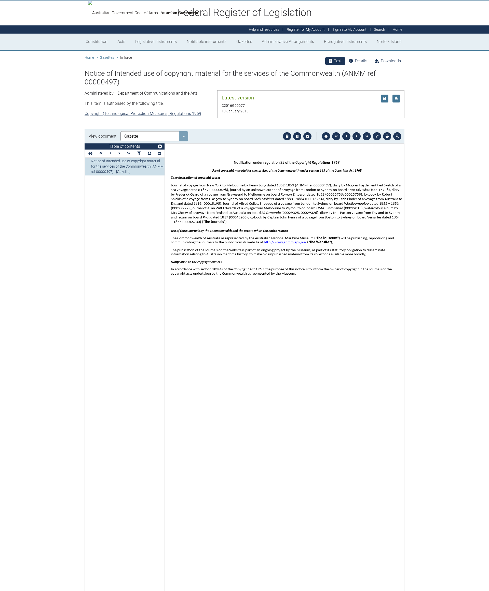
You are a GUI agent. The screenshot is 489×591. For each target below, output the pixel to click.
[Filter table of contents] (139, 153)
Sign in (349, 29)
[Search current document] (397, 136)
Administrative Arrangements (288, 41)
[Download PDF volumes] (297, 136)
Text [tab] (338, 60)
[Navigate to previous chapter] (336, 136)
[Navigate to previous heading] (110, 153)
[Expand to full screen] (377, 136)
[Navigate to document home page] (90, 153)
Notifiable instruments (206, 41)
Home (89, 57)
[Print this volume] (387, 136)
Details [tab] (361, 60)
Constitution (96, 41)
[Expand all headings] (149, 153)
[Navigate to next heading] (119, 153)
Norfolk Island (389, 41)
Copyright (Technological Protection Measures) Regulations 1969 (143, 113)
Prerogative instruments (345, 41)
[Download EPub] (287, 136)
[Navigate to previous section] (346, 136)
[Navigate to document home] (326, 136)
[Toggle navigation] (160, 146)
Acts (121, 41)
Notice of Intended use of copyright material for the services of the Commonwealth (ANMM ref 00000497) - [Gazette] (127, 166)
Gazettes (244, 41)
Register (306, 29)
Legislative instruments (156, 41)
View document (102, 136)
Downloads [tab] (391, 60)
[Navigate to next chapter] (367, 136)
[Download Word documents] (307, 136)
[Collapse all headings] (159, 153)
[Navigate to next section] (356, 136)
